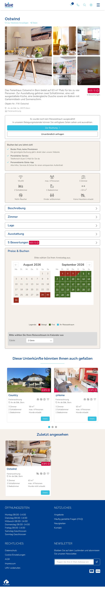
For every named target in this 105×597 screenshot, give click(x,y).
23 (68, 289)
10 (73, 278)
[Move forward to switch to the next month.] (88, 264)
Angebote (59, 514)
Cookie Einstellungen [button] (15, 554)
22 (62, 289)
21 (57, 289)
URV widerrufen (12, 567)
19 (83, 284)
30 (68, 294)
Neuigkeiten (60, 523)
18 (78, 284)
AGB (7, 559)
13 (89, 278)
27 (89, 289)
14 (57, 284)
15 (62, 284)
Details (45, 419)
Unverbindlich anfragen (52, 134)
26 (83, 289)
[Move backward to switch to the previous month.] (16, 264)
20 (89, 284)
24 (73, 289)
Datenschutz (11, 550)
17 (73, 284)
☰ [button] (98, 5)
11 (78, 278)
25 (78, 289)
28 (57, 294)
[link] (78, 5)
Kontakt (58, 527)
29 (62, 294)
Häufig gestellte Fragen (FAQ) (68, 519)
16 (68, 284)
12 (83, 278)
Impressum (10, 563)
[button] (17, 23)
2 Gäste (31, 340)
